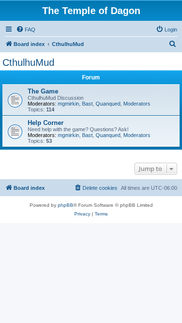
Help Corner (46, 122)
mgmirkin (68, 104)
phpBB (65, 205)
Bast (87, 104)
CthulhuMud (28, 62)
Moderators (136, 104)
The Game (43, 91)
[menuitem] (25, 29)
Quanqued (108, 104)
